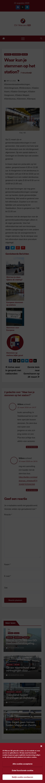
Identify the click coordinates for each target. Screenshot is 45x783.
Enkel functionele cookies (22, 770)
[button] (41, 746)
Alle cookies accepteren (23, 764)
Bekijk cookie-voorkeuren (22, 777)
